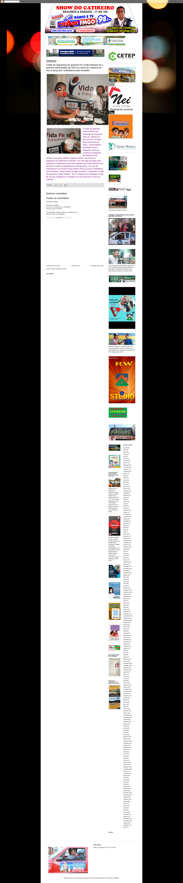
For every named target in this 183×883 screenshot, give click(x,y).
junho (125, 452)
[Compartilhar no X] (63, 185)
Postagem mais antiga (97, 266)
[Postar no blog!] (61, 185)
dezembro (126, 465)
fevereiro (125, 460)
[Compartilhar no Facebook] (65, 185)
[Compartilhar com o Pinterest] (67, 185)
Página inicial (75, 266)
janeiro (125, 463)
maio (124, 454)
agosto (125, 448)
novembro (126, 467)
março (125, 458)
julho (124, 450)
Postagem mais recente (53, 266)
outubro (125, 469)
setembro (126, 471)
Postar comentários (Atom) (58, 269)
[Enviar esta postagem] (55, 185)
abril (124, 456)
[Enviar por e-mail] (59, 185)
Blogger (116, 878)
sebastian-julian (100, 878)
